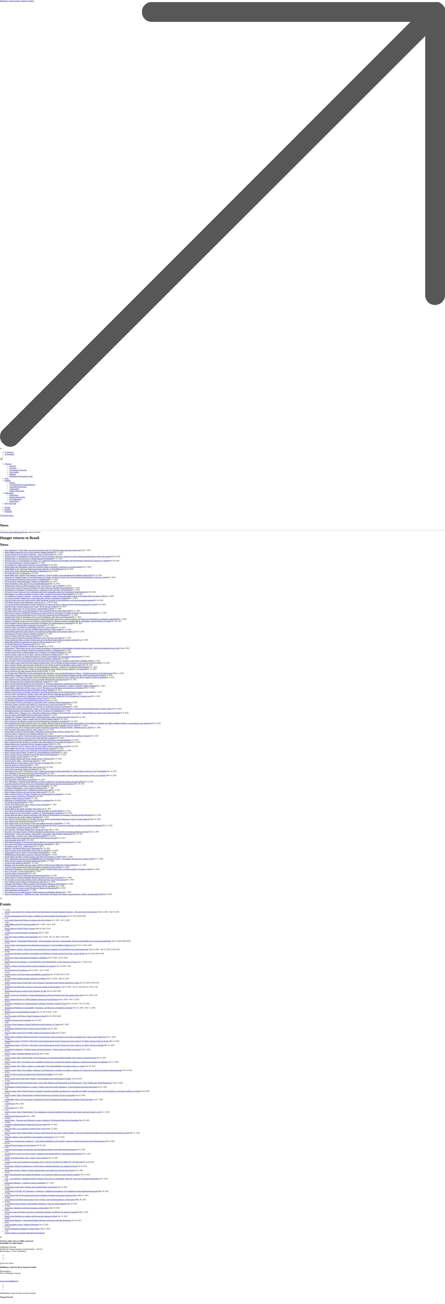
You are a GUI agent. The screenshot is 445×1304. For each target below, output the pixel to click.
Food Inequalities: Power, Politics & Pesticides (22, 1225)
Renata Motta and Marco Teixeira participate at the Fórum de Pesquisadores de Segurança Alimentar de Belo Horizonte (48, 815)
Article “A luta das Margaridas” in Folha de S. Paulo (24, 646)
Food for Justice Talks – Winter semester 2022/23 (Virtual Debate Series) (31, 719)
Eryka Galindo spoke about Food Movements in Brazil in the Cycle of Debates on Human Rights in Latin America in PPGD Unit (52, 663)
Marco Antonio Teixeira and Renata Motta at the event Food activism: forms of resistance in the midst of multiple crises (48, 661)
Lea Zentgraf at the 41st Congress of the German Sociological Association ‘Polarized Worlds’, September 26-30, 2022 (48, 727)
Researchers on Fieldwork (14, 777)
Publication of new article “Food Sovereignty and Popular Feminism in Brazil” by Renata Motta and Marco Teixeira (47, 736)
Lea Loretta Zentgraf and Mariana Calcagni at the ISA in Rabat (28, 920)
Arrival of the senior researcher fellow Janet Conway (24, 767)
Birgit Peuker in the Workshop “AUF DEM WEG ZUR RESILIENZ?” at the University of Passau (41, 962)
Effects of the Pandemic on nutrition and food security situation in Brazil (31, 1216)
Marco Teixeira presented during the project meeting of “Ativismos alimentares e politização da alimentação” (44, 684)
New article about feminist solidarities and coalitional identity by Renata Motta (33, 811)
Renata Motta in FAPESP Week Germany (20, 929)
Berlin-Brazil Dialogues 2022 (15, 1116)
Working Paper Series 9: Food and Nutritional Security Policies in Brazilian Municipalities (37, 588)
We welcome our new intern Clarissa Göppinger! (22, 817)
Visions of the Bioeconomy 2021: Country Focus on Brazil (26, 805)
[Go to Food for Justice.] (7, 532)
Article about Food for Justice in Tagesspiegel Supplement (26, 853)
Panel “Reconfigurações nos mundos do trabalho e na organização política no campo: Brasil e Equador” (42, 1175)
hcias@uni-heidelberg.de (9, 1281)
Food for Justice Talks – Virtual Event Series (21, 761)
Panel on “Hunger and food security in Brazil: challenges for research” (30, 966)
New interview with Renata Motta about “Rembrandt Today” (27, 830)
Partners (8, 481)
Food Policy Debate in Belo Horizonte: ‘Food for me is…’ (26, 602)
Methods (12, 474)
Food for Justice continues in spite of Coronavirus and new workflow (30, 886)
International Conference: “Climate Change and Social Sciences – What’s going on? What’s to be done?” (43, 1049)
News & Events (10, 503)
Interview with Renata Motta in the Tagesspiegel (22, 848)
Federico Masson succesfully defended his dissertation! (25, 1233)
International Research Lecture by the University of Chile (25, 991)
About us (8, 464)
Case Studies (14, 472)
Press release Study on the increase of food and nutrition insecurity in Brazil (32, 823)
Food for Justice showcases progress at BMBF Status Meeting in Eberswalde (33, 629)
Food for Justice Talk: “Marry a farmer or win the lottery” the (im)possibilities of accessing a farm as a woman (45, 1066)
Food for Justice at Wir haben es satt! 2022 (20, 780)
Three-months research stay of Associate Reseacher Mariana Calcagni (30, 748)
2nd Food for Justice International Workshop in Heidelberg (26, 571)
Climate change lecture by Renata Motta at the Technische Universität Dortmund (34, 652)
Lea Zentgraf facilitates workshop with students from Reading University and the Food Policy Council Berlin (44, 954)
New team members (12, 807)
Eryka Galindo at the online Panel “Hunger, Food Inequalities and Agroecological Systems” (38, 1079)
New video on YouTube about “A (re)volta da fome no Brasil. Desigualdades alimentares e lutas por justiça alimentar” (48, 819)
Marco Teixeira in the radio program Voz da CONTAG (25, 671)
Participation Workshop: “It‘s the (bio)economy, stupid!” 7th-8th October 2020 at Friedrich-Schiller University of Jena (48, 869)
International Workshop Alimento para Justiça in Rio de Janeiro (28, 642)
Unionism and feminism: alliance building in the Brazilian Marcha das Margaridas (34, 884)
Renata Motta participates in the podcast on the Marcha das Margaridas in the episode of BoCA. (40, 632)
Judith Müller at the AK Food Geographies (20, 924)
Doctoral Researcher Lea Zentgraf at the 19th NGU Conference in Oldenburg (33, 711)
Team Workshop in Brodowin (15, 890)
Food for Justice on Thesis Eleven (17, 765)
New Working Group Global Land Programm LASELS (25, 882)
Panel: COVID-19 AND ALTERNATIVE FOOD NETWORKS (28, 1074)
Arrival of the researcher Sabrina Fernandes (20, 769)
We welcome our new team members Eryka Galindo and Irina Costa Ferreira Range (35, 880)
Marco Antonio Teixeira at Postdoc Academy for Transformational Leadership (33, 794)
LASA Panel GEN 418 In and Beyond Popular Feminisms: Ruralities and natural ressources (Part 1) (41, 1195)
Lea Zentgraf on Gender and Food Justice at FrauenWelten (26, 565)
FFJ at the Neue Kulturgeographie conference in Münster (25, 979)
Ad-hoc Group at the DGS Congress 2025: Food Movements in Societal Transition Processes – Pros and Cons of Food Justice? (51, 912)
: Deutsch (9, 452)
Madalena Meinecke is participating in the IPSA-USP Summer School (30, 838)
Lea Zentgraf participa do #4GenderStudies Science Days (26, 698)
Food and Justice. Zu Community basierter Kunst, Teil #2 (26, 1129)
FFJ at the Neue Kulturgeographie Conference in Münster (26, 582)
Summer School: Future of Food (16, 798)
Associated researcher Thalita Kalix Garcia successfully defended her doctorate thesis (36, 679)
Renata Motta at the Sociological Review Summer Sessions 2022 (28, 744)
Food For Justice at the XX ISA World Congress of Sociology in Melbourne (32, 654)
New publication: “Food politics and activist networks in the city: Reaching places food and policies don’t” (44, 550)
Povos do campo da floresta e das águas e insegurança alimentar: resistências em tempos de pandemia (41, 1212)
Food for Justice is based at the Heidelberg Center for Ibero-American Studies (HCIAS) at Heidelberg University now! (48, 696)
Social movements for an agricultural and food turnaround (26, 875)
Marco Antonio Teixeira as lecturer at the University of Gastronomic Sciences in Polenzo (37, 707)
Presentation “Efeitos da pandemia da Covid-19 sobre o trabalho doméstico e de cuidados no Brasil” (41, 1166)
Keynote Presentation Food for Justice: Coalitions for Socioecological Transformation (36, 916)
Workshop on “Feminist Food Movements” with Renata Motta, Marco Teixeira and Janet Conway (40, 717)
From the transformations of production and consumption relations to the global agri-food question (40, 1150)
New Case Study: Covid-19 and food (18, 871)
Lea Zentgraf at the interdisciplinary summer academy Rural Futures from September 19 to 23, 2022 (41, 725)
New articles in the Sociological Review (19, 821)
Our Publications (15, 499)
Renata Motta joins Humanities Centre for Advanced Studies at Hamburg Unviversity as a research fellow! (43, 567)
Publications (9, 493)
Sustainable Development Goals (21, 476)
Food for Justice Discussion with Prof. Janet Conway (24, 730)
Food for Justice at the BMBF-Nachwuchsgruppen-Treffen (26, 715)
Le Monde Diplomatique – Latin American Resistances (25, 788)
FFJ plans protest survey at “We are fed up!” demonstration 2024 (28, 609)
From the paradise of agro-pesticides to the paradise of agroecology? (29, 1137)
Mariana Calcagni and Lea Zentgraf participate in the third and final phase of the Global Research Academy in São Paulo (49, 692)
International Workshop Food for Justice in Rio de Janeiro (26, 1029)
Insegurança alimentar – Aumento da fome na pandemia (25, 1183)
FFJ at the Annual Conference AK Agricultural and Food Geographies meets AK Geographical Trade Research (45, 592)
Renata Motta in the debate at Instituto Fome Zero (23, 809)
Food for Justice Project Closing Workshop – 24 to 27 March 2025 (29, 554)
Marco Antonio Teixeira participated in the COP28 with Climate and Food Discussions (36, 615)
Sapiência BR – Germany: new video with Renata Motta (25, 836)
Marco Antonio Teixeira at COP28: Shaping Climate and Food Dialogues (31, 999)
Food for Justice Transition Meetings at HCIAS (22, 1054)
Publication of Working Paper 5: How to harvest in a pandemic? (28, 800)
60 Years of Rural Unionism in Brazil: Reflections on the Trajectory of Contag (33, 638)
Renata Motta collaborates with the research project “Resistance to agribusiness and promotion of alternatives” (45, 688)
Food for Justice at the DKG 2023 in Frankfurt (22, 636)
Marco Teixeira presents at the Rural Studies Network (24, 861)
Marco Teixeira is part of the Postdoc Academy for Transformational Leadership (34, 813)
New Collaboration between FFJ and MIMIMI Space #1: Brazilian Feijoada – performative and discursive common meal (49, 859)
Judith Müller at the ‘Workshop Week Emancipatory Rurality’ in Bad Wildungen (34, 569)
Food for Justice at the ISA (14, 840)
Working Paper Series (17, 497)
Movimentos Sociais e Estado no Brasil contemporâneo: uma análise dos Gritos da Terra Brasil (39, 1170)
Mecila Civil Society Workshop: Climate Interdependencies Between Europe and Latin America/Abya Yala (44, 995)
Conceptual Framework (18, 470)
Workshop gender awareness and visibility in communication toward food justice (34, 705)
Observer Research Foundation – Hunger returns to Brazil (26, 786)
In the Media (14, 501)
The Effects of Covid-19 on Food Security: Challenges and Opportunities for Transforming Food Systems (43, 1154)
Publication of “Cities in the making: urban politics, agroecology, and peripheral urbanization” (39, 834)
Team (7, 478)
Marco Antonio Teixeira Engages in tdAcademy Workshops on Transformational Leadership (38, 623)
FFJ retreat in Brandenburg (14, 803)
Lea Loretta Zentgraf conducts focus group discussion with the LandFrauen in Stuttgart (36, 598)
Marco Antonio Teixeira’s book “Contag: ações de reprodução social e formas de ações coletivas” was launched (45, 669)
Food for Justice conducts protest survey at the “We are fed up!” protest (31, 607)
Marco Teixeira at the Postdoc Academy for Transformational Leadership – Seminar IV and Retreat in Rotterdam (46, 667)
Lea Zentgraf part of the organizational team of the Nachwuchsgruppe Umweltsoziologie (37, 740)
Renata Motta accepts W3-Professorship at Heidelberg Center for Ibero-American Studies (37, 732)
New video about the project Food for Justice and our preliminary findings (32, 659)
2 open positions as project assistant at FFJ (20, 828)
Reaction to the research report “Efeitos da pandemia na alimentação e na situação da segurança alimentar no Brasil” (47, 832)
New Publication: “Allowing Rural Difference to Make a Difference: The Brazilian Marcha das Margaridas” (44, 782)
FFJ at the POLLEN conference (16, 970)
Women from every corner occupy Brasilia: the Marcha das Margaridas (30, 888)
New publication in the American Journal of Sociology (24, 773)
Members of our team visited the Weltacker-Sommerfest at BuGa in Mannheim (33, 650)
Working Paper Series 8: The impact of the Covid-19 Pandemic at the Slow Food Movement (38, 617)
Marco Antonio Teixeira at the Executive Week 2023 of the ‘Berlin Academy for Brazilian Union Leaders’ (43, 665)
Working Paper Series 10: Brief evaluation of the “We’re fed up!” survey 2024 (33, 586)
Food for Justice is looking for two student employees (24, 734)
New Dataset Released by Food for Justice (20, 563)
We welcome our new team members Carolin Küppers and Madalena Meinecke (34, 892)
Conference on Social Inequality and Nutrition (21, 933)
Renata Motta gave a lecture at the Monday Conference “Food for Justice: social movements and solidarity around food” (48, 575)
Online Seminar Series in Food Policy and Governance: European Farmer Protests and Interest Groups (42, 983)
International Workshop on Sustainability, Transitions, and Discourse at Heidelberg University (39, 1008)
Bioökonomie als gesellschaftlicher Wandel (20, 1012)
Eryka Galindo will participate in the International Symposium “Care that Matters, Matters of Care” (41, 945)
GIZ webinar (9, 1108)
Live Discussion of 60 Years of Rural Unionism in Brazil (25, 1016)
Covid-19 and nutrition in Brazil (16, 863)
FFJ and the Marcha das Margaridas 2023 (20, 644)
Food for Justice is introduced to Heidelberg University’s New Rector (30, 627)
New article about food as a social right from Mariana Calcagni (28, 844)
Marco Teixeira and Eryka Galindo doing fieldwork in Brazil (27, 682)
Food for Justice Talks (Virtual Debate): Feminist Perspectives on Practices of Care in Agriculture (40, 1095)
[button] (222, 448)
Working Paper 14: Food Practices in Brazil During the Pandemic (28, 559)
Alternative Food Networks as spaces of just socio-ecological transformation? (33, 987)
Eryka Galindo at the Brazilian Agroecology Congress (24, 625)
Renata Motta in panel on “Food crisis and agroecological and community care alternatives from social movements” (47, 949)
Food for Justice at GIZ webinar (16, 757)
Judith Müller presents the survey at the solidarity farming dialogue (29, 552)
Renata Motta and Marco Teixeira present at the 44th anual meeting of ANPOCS (34, 857)
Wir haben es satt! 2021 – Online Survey (19, 846)
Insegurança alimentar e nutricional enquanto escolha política (27, 1208)
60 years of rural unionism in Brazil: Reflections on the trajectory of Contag (32, 1024)
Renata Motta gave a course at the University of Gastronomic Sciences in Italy (33, 750)
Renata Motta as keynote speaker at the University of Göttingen (28, 763)
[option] (225, 452)
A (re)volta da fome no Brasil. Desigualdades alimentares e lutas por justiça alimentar (36, 1204)
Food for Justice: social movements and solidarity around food (27, 974)
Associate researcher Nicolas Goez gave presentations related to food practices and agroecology (39, 784)
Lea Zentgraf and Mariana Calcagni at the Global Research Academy (30, 738)
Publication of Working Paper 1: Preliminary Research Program (28, 790)
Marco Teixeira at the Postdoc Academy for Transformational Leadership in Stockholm (36, 721)
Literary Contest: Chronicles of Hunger (19, 796)
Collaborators (14, 489)
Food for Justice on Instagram (15, 873)
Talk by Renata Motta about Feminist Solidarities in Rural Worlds (28, 690)
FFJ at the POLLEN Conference (17, 573)
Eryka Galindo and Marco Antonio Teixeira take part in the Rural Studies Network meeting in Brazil (41, 640)
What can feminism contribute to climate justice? (22, 1229)
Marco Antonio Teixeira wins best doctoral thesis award (25, 792)
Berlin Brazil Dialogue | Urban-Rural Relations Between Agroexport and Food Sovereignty (38, 842)
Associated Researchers (18, 487)
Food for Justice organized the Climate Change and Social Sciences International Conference (38, 694)
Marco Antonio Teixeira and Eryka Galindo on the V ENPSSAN (28, 759)
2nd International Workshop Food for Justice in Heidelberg (26, 579)
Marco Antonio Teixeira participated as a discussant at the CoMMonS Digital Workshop (37, 702)
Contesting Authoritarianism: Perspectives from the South (25, 1125)
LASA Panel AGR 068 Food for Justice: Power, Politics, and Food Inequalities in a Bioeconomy (40, 1200)
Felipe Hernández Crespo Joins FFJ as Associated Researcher (27, 584)
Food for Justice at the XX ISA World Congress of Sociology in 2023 (30, 1033)
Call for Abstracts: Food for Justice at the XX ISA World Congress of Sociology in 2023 (37, 746)
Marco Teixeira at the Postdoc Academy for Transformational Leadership (31, 752)
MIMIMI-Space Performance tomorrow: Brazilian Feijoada (26, 855)
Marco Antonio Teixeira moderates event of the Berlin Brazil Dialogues (31, 755)
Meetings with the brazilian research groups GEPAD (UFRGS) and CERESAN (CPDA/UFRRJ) (40, 865)
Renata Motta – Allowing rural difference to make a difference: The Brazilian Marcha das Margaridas (42, 1120)
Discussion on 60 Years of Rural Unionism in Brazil (24, 634)
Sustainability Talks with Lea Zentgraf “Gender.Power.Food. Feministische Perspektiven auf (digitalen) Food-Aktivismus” (49, 1099)
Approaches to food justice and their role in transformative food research (31, 1187)
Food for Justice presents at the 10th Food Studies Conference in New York (32, 867)
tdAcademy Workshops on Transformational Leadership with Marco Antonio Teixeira (36, 1004)
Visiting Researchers (16, 491)
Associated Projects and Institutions (22, 485)
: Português (9, 454)
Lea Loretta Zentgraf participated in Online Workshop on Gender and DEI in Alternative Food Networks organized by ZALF (50, 604)
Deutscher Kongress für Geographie (18, 1020)
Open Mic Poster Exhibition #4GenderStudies (21, 937)
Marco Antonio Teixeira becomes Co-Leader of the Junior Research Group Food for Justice (38, 742)
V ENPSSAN (10, 1104)
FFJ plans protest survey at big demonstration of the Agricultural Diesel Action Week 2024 (38, 611)
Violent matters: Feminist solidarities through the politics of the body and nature (33, 878)
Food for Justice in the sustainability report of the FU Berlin (26, 850)
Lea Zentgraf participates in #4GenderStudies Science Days (26, 700)
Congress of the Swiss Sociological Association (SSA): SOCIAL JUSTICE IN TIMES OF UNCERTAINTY (45, 1162)
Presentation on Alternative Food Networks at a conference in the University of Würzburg (37, 590)
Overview (13, 468)
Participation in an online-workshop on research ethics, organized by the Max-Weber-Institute (39, 594)
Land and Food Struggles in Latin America (20, 1145)
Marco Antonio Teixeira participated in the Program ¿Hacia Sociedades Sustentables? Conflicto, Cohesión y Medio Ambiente (50, 686)
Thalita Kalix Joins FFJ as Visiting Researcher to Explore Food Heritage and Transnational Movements (42, 657)
